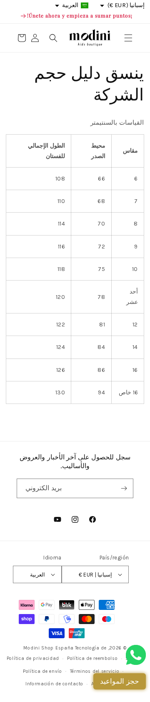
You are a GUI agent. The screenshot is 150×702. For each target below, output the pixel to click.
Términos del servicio (95, 671)
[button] (128, 38)
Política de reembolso (92, 658)
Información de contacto (54, 684)
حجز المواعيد (119, 681)
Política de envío (42, 671)
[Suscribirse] (124, 488)
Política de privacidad (33, 658)
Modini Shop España (48, 648)
